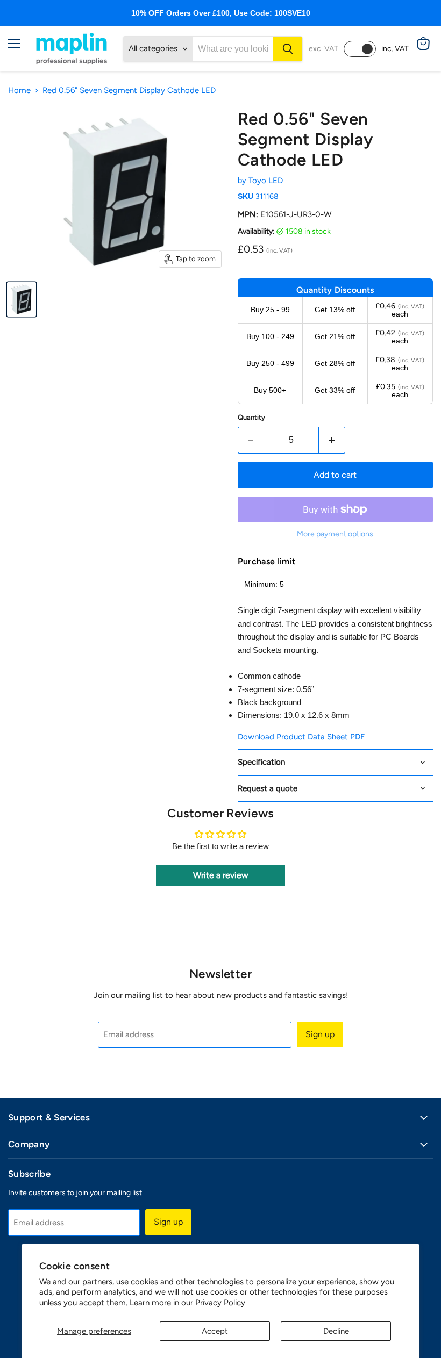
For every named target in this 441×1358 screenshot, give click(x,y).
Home (19, 90)
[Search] (287, 49)
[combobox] (233, 49)
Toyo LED (265, 180)
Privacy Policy (220, 1302)
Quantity (251, 417)
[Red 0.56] (21, 299)
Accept (215, 1331)
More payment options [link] (335, 534)
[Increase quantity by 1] (332, 440)
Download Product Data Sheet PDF (301, 737)
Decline (336, 1331)
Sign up (320, 1034)
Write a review (220, 875)
